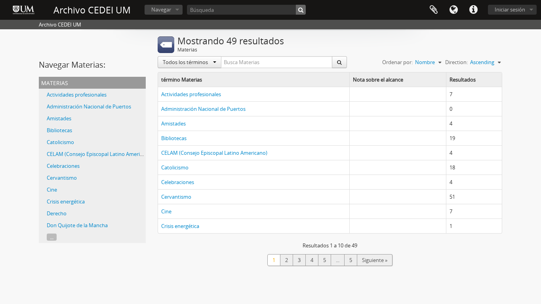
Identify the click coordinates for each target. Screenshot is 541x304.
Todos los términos (186, 62)
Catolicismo (60, 142)
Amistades (59, 118)
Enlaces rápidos (473, 10)
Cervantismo (62, 177)
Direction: (456, 62)
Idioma (453, 10)
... (51, 237)
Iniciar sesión (510, 9)
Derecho (57, 213)
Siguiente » (374, 260)
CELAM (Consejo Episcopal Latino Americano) (100, 154)
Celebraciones (63, 165)
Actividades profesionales (77, 94)
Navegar (161, 9)
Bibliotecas (59, 130)
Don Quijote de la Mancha (77, 225)
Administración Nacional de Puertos (89, 106)
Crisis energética (66, 201)
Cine (52, 189)
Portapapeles (434, 10)
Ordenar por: (397, 62)
